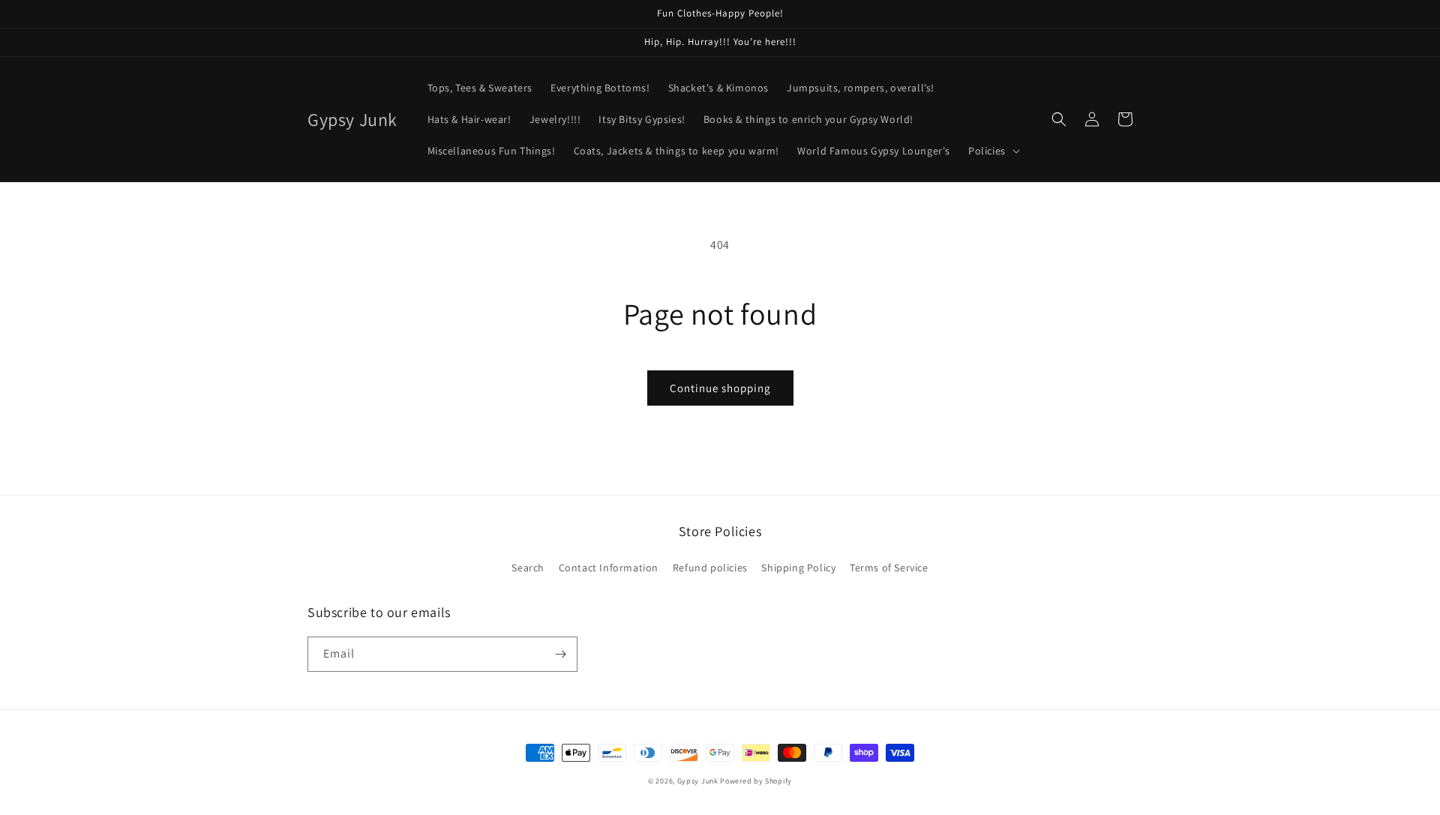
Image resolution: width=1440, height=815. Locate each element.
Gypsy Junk (697, 781)
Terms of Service (889, 567)
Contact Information (608, 567)
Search (528, 567)
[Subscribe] (560, 654)
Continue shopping (720, 388)
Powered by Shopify (756, 781)
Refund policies (710, 567)
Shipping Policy (798, 567)
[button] (992, 150)
